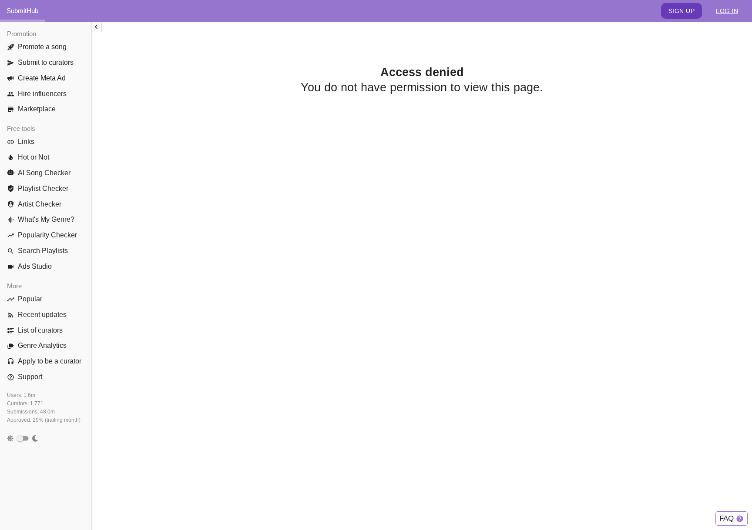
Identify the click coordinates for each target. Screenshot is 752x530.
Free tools (21, 128)
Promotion (21, 33)
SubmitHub (22, 10)
